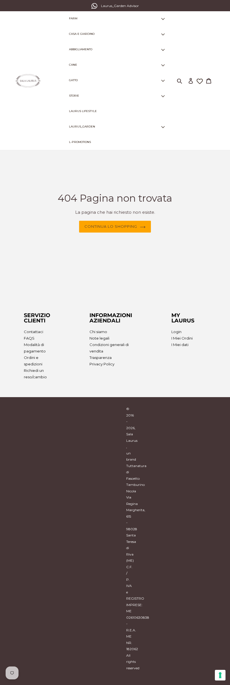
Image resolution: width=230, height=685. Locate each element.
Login (176, 331)
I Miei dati (179, 344)
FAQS (29, 338)
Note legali (99, 338)
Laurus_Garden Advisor (120, 6)
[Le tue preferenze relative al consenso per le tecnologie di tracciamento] (220, 675)
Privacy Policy (101, 364)
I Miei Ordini (182, 338)
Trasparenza (100, 357)
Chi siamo (98, 331)
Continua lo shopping (110, 226)
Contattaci (33, 331)
